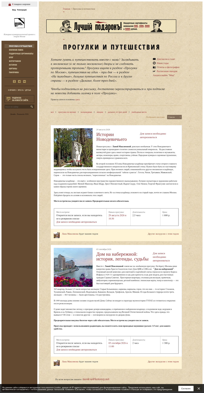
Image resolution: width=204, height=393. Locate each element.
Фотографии (15, 61)
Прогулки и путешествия (20, 46)
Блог (11, 57)
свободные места (139, 112)
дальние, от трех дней (117, 112)
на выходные (86, 112)
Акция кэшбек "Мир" (164, 75)
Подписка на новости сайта (20, 99)
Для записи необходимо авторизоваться (153, 135)
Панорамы (14, 72)
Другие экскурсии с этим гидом (163, 233)
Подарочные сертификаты (21, 53)
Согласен (186, 388)
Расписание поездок (167, 71)
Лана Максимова (70, 233)
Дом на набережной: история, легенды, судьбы (122, 256)
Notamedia (20, 114)
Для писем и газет (166, 59)
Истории (13, 64)
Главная (66, 8)
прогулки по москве (67, 112)
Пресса (20, 90)
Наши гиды (163, 63)
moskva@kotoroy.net (96, 379)
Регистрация (22, 10)
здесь (77, 99)
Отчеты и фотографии (168, 67)
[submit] (32, 107)
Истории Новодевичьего (111, 136)
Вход (14, 10)
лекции (100, 112)
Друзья (28, 90)
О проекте (12, 90)
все (52, 112)
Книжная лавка (16, 49)
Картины (13, 68)
